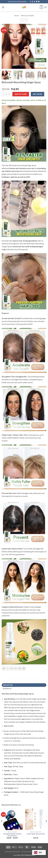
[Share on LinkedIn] (24, 668)
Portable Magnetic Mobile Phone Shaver (12, 835)
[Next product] (22, 20)
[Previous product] (26, 20)
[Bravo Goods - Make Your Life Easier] (24, 7)
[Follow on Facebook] (30, 1)
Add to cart (21, 94)
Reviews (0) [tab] (7, 689)
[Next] (43, 46)
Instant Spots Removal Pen (36, 834)
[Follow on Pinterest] (36, 1)
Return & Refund (28, 851)
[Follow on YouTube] (38, 1)
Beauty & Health (27, 15)
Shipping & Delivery (12, 851)
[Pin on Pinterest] (20, 668)
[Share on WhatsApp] (4, 668)
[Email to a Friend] (16, 668)
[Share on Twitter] (12, 668)
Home (16, 15)
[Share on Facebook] (8, 668)
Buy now (37, 94)
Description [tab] (8, 685)
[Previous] (5, 46)
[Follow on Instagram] (32, 1)
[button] (3, 7)
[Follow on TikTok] (34, 1)
